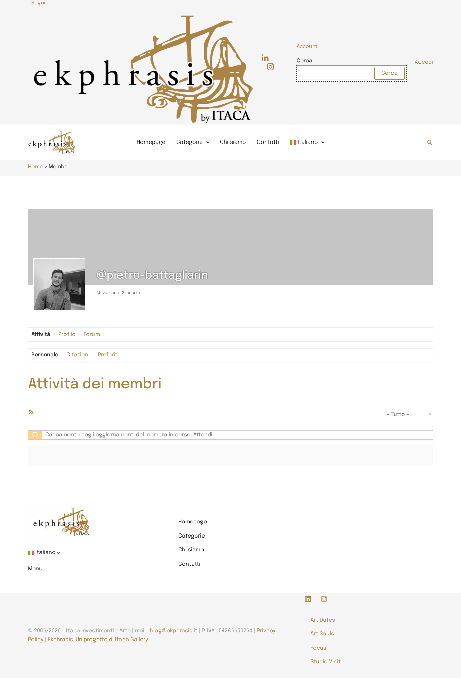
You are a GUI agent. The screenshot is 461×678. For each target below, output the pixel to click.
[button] (430, 142)
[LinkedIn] (265, 58)
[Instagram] (270, 67)
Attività (40, 334)
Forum (92, 334)
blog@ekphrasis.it (173, 631)
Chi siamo (233, 142)
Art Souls (322, 634)
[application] (206, 142)
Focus (318, 648)
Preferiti (108, 355)
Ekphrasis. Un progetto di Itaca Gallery (98, 640)
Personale (44, 355)
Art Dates (322, 620)
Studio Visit (325, 662)
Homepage (151, 142)
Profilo (67, 334)
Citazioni (78, 355)
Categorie (189, 142)
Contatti (268, 142)
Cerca (305, 61)
